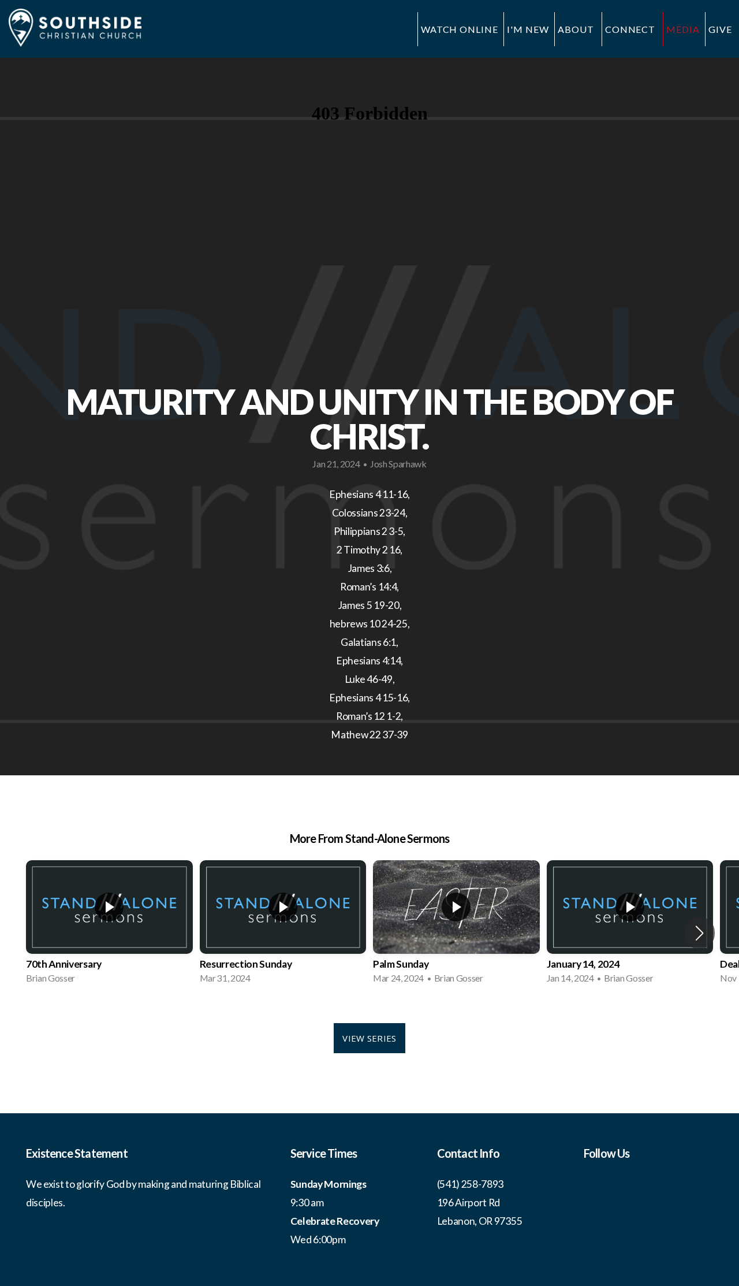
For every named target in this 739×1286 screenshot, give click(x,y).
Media (683, 29)
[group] (109, 925)
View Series (369, 1038)
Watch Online (460, 29)
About (577, 29)
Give (720, 29)
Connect (631, 29)
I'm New (528, 29)
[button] (699, 933)
